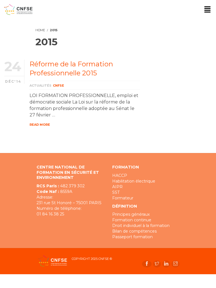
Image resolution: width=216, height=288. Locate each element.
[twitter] (157, 263)
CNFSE (58, 85)
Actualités (40, 85)
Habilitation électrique (133, 181)
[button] (207, 10)
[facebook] (147, 263)
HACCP (119, 175)
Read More (40, 125)
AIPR (117, 186)
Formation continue (131, 219)
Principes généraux (131, 214)
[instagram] (175, 263)
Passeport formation (132, 236)
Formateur (122, 198)
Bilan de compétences (134, 231)
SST (116, 192)
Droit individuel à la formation (141, 225)
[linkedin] (166, 263)
